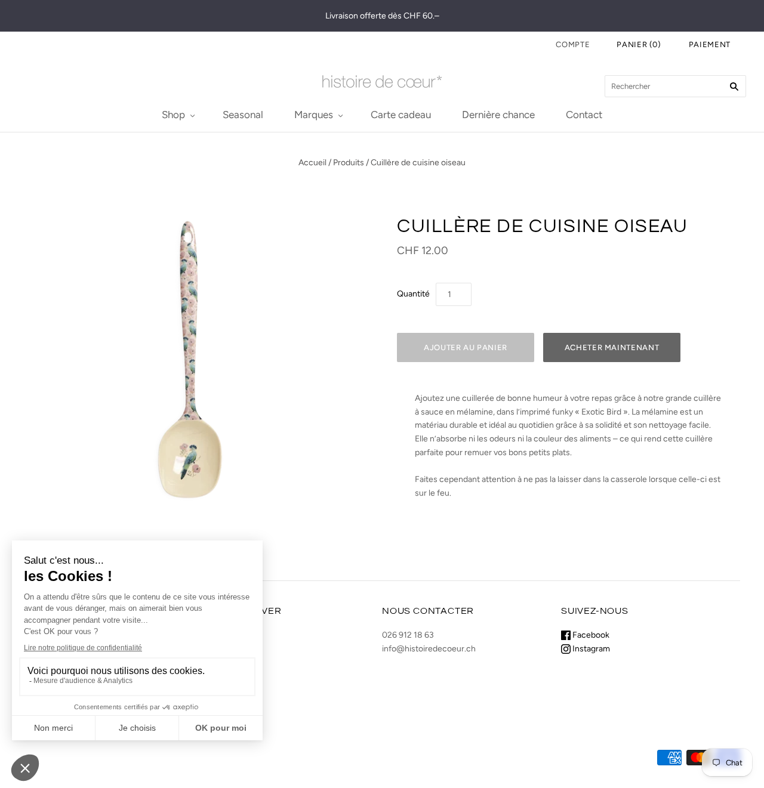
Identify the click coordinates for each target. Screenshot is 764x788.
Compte (573, 44)
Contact (584, 114)
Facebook (590, 635)
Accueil (312, 162)
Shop (173, 114)
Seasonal (243, 114)
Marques (313, 114)
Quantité (413, 294)
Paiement (710, 44)
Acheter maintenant (612, 347)
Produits (348, 162)
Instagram (590, 649)
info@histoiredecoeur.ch (429, 649)
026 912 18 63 (408, 635)
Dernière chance (498, 114)
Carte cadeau (401, 114)
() (639, 44)
